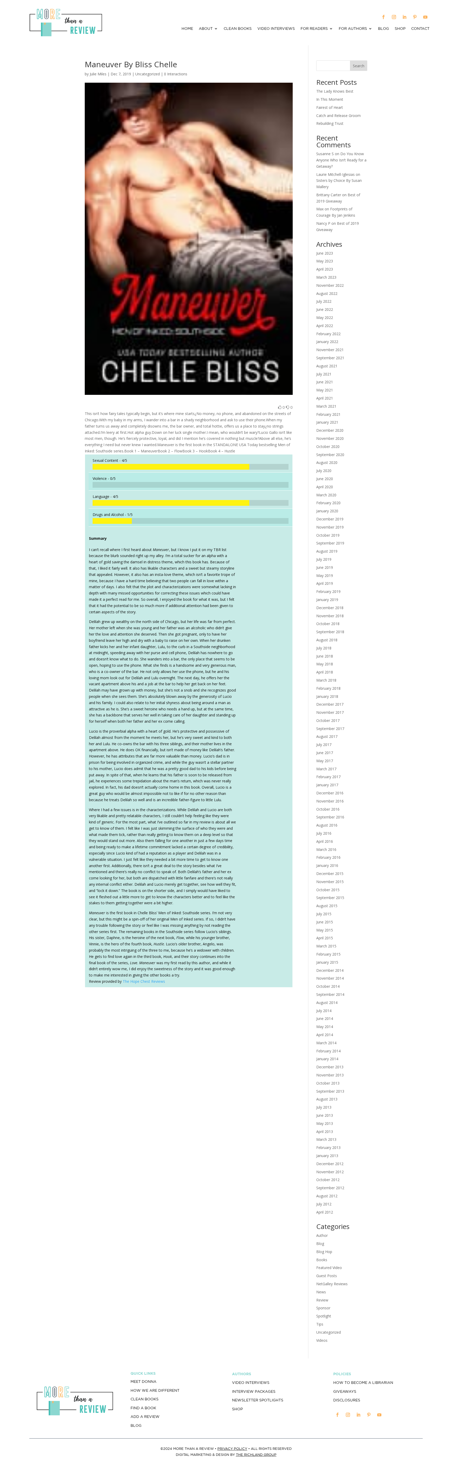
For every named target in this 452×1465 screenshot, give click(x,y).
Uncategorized (328, 1332)
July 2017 (323, 744)
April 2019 (324, 583)
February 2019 (328, 591)
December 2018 (329, 607)
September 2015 (330, 897)
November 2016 (330, 801)
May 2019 (324, 575)
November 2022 (330, 285)
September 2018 (330, 631)
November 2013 (330, 1075)
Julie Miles (98, 73)
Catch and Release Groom (338, 115)
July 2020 (323, 470)
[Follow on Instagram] (394, 17)
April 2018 (324, 672)
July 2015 (323, 913)
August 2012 (326, 1195)
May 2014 (324, 1026)
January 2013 (327, 1155)
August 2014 (326, 1002)
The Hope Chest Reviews (144, 981)
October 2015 (328, 889)
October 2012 (328, 1179)
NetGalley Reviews (332, 1283)
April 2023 (324, 269)
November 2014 (330, 978)
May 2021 (324, 390)
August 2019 (326, 551)
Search (358, 65)
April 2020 (324, 486)
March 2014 (326, 1042)
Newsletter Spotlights (257, 1400)
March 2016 (326, 849)
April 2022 (324, 325)
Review (322, 1300)
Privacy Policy (232, 1449)
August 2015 (326, 905)
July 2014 (323, 1010)
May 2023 (324, 261)
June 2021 (324, 381)
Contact (420, 29)
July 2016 (323, 833)
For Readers (314, 29)
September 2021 (330, 357)
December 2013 (329, 1066)
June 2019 (324, 567)
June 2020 (324, 478)
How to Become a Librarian (363, 1382)
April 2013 (324, 1131)
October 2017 (328, 720)
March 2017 (326, 768)
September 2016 (330, 817)
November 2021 (330, 349)
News (321, 1291)
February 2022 (328, 333)
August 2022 (326, 293)
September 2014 (330, 994)
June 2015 (324, 921)
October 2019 (328, 535)
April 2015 (324, 937)
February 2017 (328, 776)
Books (321, 1259)
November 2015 (330, 881)
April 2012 (324, 1212)
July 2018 (323, 648)
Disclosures (346, 1400)
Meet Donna (143, 1381)
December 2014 (329, 970)
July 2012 (323, 1204)
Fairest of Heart (329, 107)
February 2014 (328, 1050)
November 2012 (330, 1171)
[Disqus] (189, 1064)
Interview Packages (253, 1391)
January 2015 (327, 962)
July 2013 (323, 1107)
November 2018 (330, 615)
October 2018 (328, 623)
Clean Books (238, 29)
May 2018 (324, 663)
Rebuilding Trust (329, 123)
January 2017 (327, 784)
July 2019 (323, 559)
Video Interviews (276, 29)
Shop (400, 29)
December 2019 (329, 519)
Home (187, 29)
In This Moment (329, 99)
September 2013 (330, 1091)
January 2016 (327, 865)
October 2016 (328, 809)
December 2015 (329, 873)
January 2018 (327, 696)
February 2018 (328, 688)
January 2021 (327, 422)
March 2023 (326, 277)
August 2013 (326, 1099)
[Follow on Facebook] (383, 17)
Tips (319, 1324)
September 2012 (330, 1187)
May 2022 (324, 317)
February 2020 (328, 502)
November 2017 (330, 712)
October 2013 (328, 1083)
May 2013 (324, 1123)
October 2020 (328, 446)
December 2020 (329, 430)
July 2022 (323, 301)
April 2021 (324, 398)
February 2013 (328, 1147)
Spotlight (323, 1316)
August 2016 (326, 825)
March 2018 (326, 680)
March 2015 (326, 946)
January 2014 (327, 1058)
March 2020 (326, 494)
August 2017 (326, 736)
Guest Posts (326, 1275)
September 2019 (330, 543)
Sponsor (323, 1307)
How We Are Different (155, 1390)
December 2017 (329, 704)
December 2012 (329, 1163)
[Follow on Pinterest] (415, 17)
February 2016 (328, 857)
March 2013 (326, 1139)
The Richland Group (256, 1455)
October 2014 (328, 986)
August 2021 (326, 365)
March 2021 (326, 406)
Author (322, 1235)
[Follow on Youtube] (425, 17)
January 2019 (327, 599)
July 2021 (323, 374)
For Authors (353, 29)
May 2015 (324, 930)
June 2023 (324, 253)
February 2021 (328, 414)
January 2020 (327, 510)
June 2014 (324, 1018)
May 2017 (324, 760)
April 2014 (324, 1034)
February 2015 (328, 954)
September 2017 (330, 728)
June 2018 (324, 656)
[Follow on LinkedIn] (404, 17)
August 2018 (326, 639)
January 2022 (327, 341)
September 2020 (330, 454)
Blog (383, 29)
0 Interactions (175, 73)
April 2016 (324, 841)
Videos (321, 1340)
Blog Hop (324, 1251)
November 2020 (330, 438)
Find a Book (143, 1408)
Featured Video (329, 1267)
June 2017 (324, 752)
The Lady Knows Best (334, 91)
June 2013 (324, 1115)
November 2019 (330, 527)
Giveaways (344, 1391)
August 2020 (326, 462)
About (206, 29)
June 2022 (324, 309)
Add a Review (145, 1417)
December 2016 (329, 792)
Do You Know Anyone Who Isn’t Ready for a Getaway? (341, 160)
